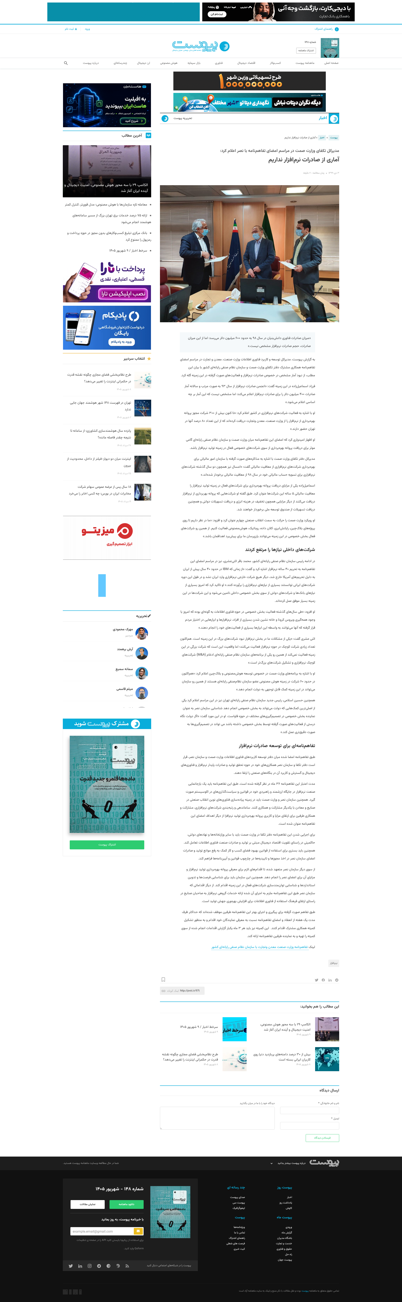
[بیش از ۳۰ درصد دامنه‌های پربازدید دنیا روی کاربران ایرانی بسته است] (327, 1070)
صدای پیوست (237, 1197)
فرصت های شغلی (235, 1244)
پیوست (334, 138)
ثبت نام (70, 29)
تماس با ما (239, 1233)
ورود (87, 29)
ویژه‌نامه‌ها (239, 1227)
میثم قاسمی (124, 689)
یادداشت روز (285, 1203)
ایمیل (336, 1119)
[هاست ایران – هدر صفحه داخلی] (249, 102)
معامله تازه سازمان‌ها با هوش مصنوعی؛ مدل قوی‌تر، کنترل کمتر (106, 204)
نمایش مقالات (87, 1204)
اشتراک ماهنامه (306, 51)
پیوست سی (239, 1203)
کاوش (289, 1208)
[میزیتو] (107, 538)
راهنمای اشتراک (324, 29)
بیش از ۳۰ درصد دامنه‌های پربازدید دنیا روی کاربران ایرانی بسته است (282, 1057)
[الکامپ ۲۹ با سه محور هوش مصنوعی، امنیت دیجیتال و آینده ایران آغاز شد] (327, 1041)
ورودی (289, 1227)
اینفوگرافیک (239, 1208)
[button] (65, 63)
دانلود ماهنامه (126, 1204)
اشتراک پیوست (107, 844)
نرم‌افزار (334, 963)
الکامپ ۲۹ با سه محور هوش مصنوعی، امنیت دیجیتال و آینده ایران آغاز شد (285, 1027)
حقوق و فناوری (284, 1249)
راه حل (288, 1254)
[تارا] (107, 280)
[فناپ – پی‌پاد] (107, 328)
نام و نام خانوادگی (329, 1103)
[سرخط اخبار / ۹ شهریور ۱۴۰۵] (235, 1041)
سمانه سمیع (124, 669)
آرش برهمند (125, 649)
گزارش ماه (287, 1233)
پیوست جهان (285, 1260)
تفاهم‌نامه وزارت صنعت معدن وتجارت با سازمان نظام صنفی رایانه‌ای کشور (260, 947)
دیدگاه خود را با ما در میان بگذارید (257, 1103)
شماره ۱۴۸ (310, 42)
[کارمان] (107, 585)
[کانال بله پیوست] (123, 12)
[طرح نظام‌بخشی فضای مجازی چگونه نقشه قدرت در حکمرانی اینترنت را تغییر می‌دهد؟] (235, 1070)
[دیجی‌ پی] (278, 12)
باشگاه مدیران (284, 1238)
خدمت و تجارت (284, 1244)
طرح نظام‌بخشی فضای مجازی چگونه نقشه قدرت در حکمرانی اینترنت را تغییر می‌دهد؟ (190, 1057)
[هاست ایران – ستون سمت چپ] (107, 105)
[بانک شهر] (249, 81)
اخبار (323, 118)
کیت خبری (239, 1249)
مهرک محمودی (123, 629)
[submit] (138, 1231)
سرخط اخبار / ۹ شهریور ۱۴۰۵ (199, 1027)
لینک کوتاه (173, 990)
